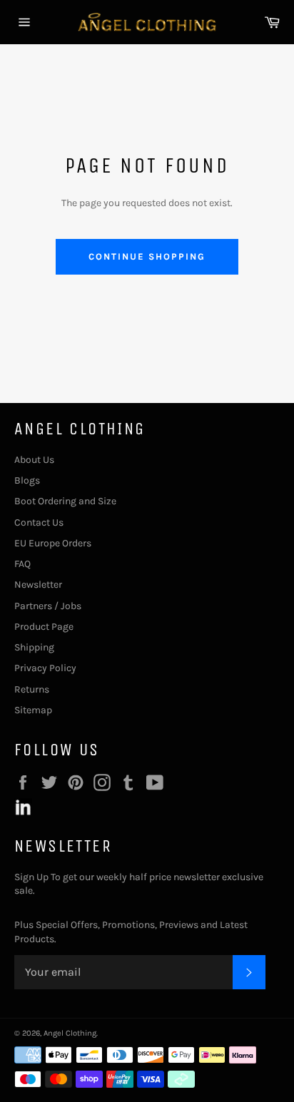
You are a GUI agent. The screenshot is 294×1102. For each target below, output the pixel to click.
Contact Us (39, 522)
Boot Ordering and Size (65, 501)
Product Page (44, 627)
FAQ (22, 564)
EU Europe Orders (52, 543)
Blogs (27, 480)
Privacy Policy (45, 668)
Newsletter (38, 584)
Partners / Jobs (47, 606)
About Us (34, 460)
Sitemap (33, 710)
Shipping (34, 647)
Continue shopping (146, 256)
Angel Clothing (70, 1033)
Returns (31, 689)
